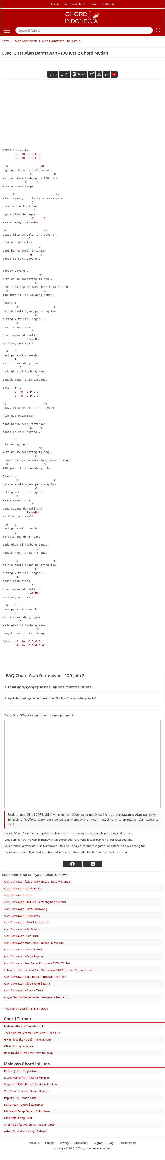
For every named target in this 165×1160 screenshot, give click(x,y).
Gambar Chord (127, 1143)
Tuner (94, 4)
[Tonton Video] (114, 74)
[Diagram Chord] (91, 74)
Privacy (64, 1143)
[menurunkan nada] (52, 74)
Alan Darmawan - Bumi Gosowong (25, 909)
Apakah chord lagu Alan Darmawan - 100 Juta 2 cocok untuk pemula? (52, 698)
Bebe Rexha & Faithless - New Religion (28, 1052)
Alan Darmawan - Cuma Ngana (23, 956)
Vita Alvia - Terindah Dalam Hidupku (26, 1091)
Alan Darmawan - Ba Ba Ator (22, 929)
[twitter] (92, 864)
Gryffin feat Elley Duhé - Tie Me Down (27, 1039)
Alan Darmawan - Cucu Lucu (21, 936)
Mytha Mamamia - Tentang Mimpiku (27, 1077)
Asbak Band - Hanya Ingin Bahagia (25, 1131)
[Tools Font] (99, 74)
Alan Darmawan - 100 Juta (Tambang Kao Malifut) (35, 902)
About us (34, 1143)
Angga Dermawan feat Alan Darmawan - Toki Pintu (36, 997)
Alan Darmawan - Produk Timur (23, 990)
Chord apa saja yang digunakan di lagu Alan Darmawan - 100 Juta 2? (51, 687)
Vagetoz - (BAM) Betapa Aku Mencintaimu (30, 1084)
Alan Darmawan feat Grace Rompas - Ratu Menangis (37, 881)
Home (55, 4)
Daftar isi (108, 4)
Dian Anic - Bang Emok (18, 1118)
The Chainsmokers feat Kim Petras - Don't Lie (32, 1033)
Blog (110, 1143)
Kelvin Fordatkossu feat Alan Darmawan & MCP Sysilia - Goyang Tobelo (49, 970)
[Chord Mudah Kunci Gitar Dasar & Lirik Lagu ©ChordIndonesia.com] (82, 23)
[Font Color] (106, 74)
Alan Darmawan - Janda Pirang (23, 888)
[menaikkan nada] (64, 74)
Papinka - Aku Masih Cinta (20, 1098)
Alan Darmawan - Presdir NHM (23, 949)
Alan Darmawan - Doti (18, 895)
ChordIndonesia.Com (98, 1148)
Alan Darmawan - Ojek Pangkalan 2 (26, 922)
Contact (50, 1143)
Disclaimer (80, 1143)
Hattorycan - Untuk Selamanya (23, 1104)
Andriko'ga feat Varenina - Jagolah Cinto (29, 1124)
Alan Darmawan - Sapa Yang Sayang (27, 983)
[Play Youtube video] (82, 764)
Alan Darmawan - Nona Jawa (22, 915)
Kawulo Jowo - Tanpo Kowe (21, 1071)
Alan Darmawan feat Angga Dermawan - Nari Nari (35, 976)
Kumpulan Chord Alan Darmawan (27, 1008)
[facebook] (72, 864)
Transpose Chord (74, 4)
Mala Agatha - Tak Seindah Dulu (24, 1026)
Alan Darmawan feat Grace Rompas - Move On (33, 942)
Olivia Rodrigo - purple (18, 1046)
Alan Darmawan (26, 41)
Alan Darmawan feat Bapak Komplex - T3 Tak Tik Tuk (37, 963)
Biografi (97, 1143)
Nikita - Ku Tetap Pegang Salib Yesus (27, 1111)
